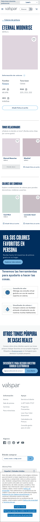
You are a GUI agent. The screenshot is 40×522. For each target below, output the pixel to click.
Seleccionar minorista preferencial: (8, 2)
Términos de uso (9, 502)
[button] (2, 9)
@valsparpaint (17, 351)
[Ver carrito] (36, 9)
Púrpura (5, 83)
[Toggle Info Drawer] (24, 75)
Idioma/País (7, 467)
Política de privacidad (30, 500)
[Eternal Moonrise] (33, 39)
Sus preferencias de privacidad (20, 515)
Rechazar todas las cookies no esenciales (20, 511)
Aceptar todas (20, 507)
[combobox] (24, 9)
